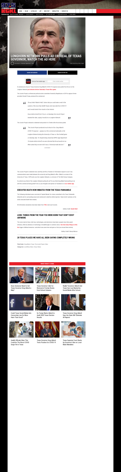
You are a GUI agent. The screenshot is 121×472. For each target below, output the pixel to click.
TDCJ (45, 205)
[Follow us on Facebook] (86, 11)
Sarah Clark (74, 209)
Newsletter (55, 11)
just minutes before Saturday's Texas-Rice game (41, 89)
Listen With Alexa (62, 14)
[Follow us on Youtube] (94, 11)
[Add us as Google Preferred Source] (82, 11)
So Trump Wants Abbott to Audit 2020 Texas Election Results (46, 315)
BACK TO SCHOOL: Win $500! (16, 14)
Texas (32, 244)
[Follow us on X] (90, 11)
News (31, 247)
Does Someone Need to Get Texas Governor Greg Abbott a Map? (21, 288)
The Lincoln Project (40, 244)
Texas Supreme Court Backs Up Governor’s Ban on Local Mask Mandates (72, 342)
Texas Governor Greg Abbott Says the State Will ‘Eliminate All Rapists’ (72, 315)
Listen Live (34, 11)
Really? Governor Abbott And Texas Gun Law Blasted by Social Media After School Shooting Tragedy (72, 288)
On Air (26, 11)
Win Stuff (47, 11)
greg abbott (27, 244)
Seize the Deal (40, 14)
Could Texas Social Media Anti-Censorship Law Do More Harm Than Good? (21, 315)
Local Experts (30, 14)
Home (20, 11)
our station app (69, 183)
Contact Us (65, 11)
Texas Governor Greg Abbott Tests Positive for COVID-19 (46, 341)
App (40, 11)
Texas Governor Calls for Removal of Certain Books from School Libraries (45, 288)
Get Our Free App (50, 14)
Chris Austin (17, 63)
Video (46, 244)
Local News (72, 14)
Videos (39, 247)
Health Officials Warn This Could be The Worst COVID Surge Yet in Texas (20, 342)
